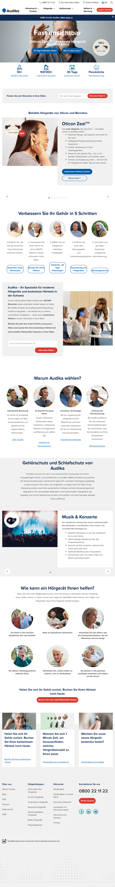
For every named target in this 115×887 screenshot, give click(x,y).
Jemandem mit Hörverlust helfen (61, 808)
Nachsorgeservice (100, 270)
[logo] (10, 10)
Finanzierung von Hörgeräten (79, 269)
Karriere (5, 804)
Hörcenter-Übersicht (62, 802)
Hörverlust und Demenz (59, 816)
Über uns (7, 784)
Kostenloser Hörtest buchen (77, 171)
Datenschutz (7, 809)
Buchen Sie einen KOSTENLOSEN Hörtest (58, 699)
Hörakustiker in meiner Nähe (63, 795)
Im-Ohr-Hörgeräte (35, 797)
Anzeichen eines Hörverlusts (15, 269)
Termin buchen (104, 9)
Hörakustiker (58, 789)
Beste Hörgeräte (35, 819)
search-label (112, 3)
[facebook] (81, 812)
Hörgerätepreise (35, 825)
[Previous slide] (7, 196)
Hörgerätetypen (36, 784)
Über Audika (17, 439)
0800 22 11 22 (93, 791)
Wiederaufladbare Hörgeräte (35, 813)
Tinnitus (56, 822)
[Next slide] (108, 196)
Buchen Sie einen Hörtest (36, 269)
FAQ (4, 799)
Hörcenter (58, 784)
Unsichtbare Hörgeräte (38, 802)
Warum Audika (8, 789)
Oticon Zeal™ (74, 178)
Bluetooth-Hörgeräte (37, 807)
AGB (4, 814)
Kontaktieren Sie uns (89, 784)
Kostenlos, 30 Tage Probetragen (57, 267)
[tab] (30, 10)
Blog (4, 794)
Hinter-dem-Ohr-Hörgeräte (35, 790)
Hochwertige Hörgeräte (70, 439)
